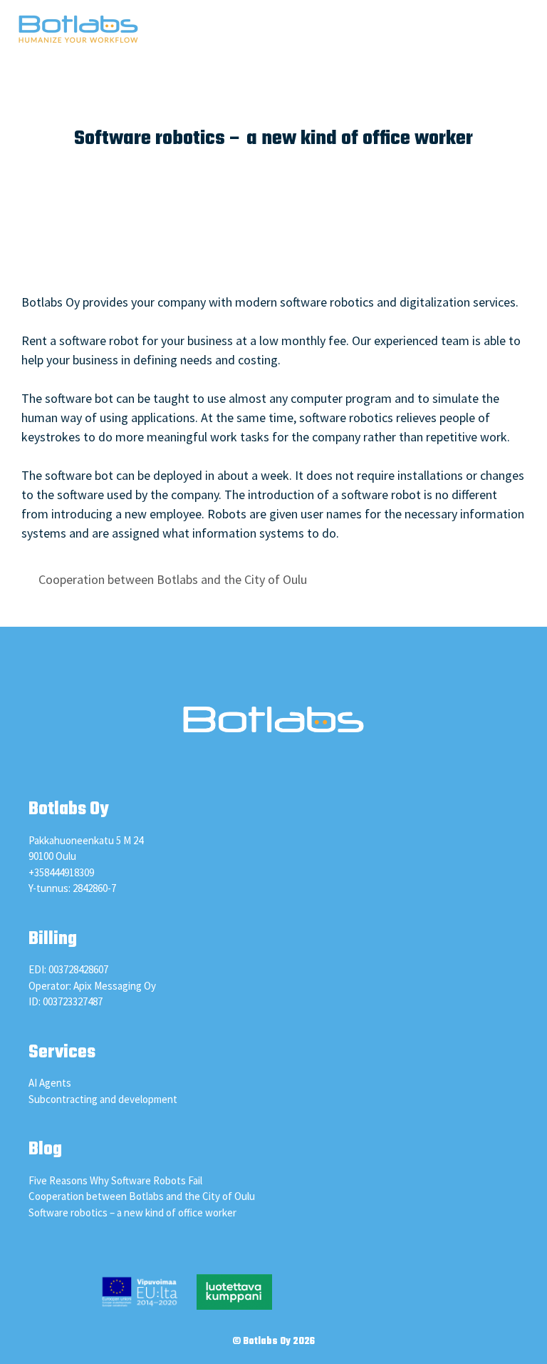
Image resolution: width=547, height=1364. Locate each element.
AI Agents (49, 1082)
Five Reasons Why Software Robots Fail (115, 1180)
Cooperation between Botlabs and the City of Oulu (172, 579)
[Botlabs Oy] (78, 28)
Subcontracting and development (102, 1099)
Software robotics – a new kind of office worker (132, 1212)
